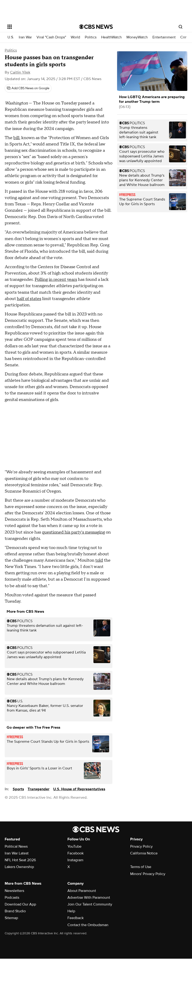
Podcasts (12, 897)
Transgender (38, 789)
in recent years (63, 279)
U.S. (10, 37)
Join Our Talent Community (89, 904)
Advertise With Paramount (88, 897)
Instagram (75, 860)
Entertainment (164, 37)
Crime (185, 37)
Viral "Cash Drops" (51, 37)
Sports (18, 789)
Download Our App (20, 904)
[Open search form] (180, 26)
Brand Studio (15, 911)
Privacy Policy (141, 846)
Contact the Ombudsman (87, 925)
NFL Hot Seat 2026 (20, 860)
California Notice (144, 853)
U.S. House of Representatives (79, 789)
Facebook (75, 853)
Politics (90, 37)
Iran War (25, 37)
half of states (29, 298)
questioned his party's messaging (73, 532)
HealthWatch (111, 37)
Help (71, 911)
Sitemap (11, 918)
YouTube (74, 846)
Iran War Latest (17, 853)
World (75, 37)
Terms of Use (140, 867)
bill (16, 138)
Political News (16, 846)
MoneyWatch (137, 37)
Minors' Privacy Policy (147, 874)
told (99, 560)
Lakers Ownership (19, 867)
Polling (41, 279)
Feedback (75, 918)
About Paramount (81, 891)
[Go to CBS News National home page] (96, 26)
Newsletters (14, 891)
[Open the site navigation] (36, 27)
